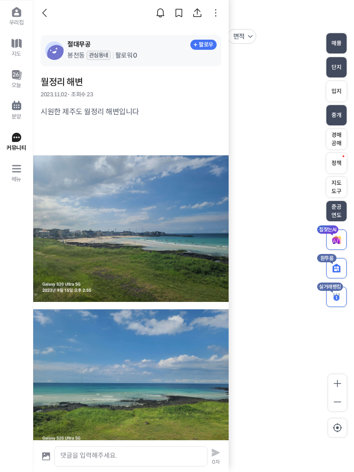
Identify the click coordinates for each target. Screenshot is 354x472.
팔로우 (206, 44)
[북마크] (178, 12)
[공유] (197, 12)
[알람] (160, 12)
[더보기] (215, 12)
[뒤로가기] (46, 12)
